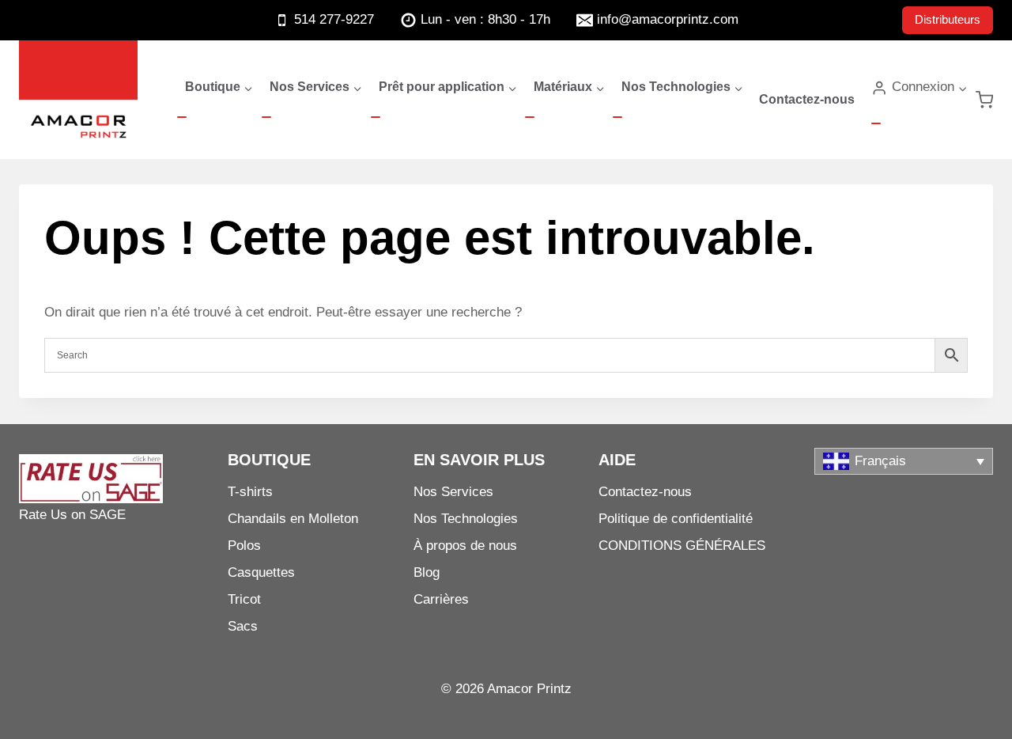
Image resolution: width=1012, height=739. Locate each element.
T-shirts (250, 491)
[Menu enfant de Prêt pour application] (375, 117)
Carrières (441, 599)
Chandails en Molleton (293, 518)
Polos (244, 545)
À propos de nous (465, 545)
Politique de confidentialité (676, 518)
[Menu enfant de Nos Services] (266, 117)
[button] (962, 87)
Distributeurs (947, 19)
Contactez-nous (807, 99)
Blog (426, 572)
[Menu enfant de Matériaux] (529, 117)
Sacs (243, 626)
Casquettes (261, 572)
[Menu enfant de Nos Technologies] (617, 117)
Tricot (244, 599)
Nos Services (453, 491)
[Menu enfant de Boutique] (182, 117)
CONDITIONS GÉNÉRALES (682, 545)
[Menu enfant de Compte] (876, 123)
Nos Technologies (465, 518)
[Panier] (984, 99)
